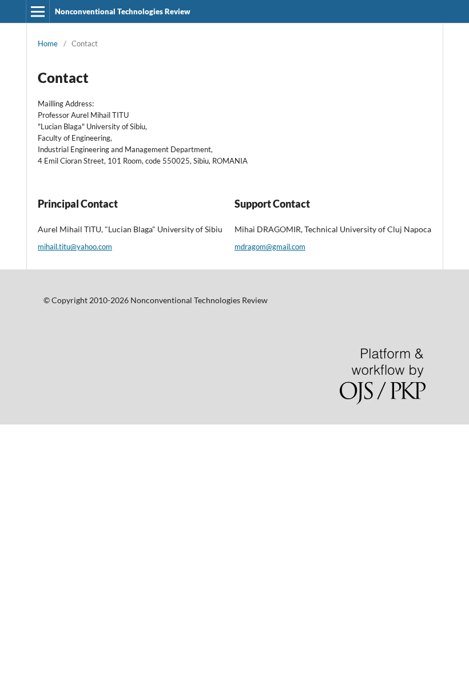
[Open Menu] (37, 11)
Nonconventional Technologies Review (122, 11)
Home (48, 43)
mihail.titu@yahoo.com (75, 246)
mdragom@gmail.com (269, 246)
